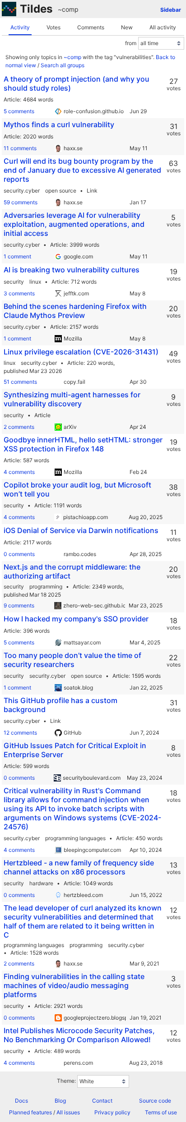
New (127, 27)
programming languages (75, 838)
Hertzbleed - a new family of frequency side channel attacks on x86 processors (79, 867)
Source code (155, 1100)
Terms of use (161, 1112)
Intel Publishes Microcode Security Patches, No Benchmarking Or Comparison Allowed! (79, 1035)
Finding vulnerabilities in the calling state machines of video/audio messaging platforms (74, 985)
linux (35, 281)
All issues (68, 1112)
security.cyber (22, 190)
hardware (41, 883)
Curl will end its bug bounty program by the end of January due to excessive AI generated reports (82, 170)
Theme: (66, 1080)
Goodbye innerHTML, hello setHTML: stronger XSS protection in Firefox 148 (83, 444)
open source (60, 190)
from (130, 43)
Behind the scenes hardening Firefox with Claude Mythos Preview (75, 311)
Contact (102, 1100)
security (14, 281)
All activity (162, 27)
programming (45, 586)
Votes (53, 27)
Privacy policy (112, 1112)
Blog (60, 1100)
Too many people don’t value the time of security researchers (72, 660)
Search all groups (62, 65)
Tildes (36, 8)
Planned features (30, 1112)
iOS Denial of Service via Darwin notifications (81, 530)
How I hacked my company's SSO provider (76, 618)
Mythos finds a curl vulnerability (59, 124)
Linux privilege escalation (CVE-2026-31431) (81, 351)
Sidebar (170, 9)
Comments (90, 27)
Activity (20, 27)
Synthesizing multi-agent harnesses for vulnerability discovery (72, 399)
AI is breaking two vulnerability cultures (72, 269)
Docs (21, 1100)
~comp (68, 9)
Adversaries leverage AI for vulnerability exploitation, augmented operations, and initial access (74, 224)
